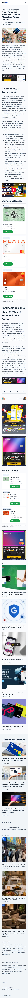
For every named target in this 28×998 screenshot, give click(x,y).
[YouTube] (10, 822)
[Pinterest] (17, 392)
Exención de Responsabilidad (9, 829)
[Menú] (25, 2)
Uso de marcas (22, 829)
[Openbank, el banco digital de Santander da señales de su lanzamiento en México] (14, 711)
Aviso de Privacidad (14, 827)
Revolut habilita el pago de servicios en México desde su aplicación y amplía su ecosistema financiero (13, 810)
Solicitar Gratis (8, 232)
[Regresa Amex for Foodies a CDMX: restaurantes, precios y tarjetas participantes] (14, 883)
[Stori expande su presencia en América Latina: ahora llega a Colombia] (14, 677)
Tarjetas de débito (6, 24)
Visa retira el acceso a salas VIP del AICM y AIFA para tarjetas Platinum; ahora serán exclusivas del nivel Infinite (14, 933)
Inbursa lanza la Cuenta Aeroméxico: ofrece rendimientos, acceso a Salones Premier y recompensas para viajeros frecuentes (14, 784)
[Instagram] (6, 822)
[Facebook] (5, 392)
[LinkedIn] (23, 392)
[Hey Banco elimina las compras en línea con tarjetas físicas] (14, 644)
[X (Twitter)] (11, 392)
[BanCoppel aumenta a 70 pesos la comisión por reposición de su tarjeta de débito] (14, 749)
